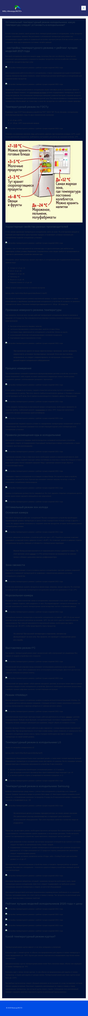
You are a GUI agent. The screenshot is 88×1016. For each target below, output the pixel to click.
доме (38, 56)
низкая (33, 554)
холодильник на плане (38, 92)
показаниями (40, 410)
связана (69, 717)
